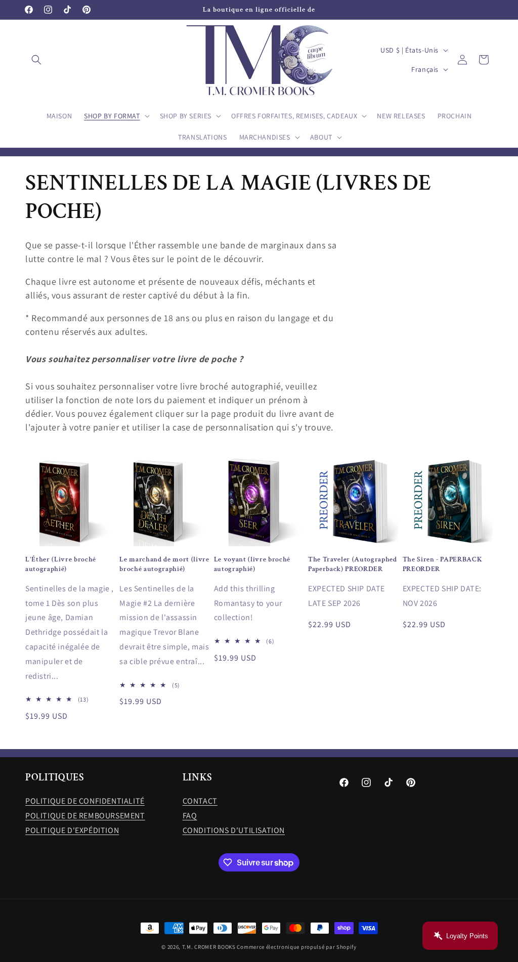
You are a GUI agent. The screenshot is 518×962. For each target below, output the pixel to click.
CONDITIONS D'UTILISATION (234, 830)
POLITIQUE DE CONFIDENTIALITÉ (85, 801)
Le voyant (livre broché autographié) (252, 564)
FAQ (190, 815)
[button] (36, 60)
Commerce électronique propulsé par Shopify (296, 946)
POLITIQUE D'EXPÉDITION (72, 830)
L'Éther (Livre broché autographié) (60, 564)
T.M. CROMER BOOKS (209, 946)
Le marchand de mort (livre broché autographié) (164, 564)
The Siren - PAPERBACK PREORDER (443, 564)
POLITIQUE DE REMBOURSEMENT (85, 815)
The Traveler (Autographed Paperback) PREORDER (352, 564)
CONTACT (200, 801)
